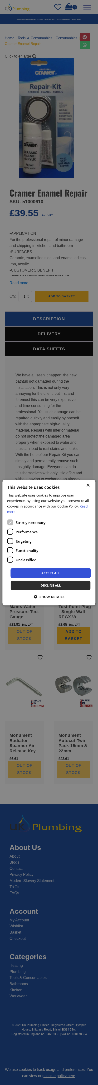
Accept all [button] (50, 573)
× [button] (88, 485)
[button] (49, 596)
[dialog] (48, 542)
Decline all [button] (51, 585)
